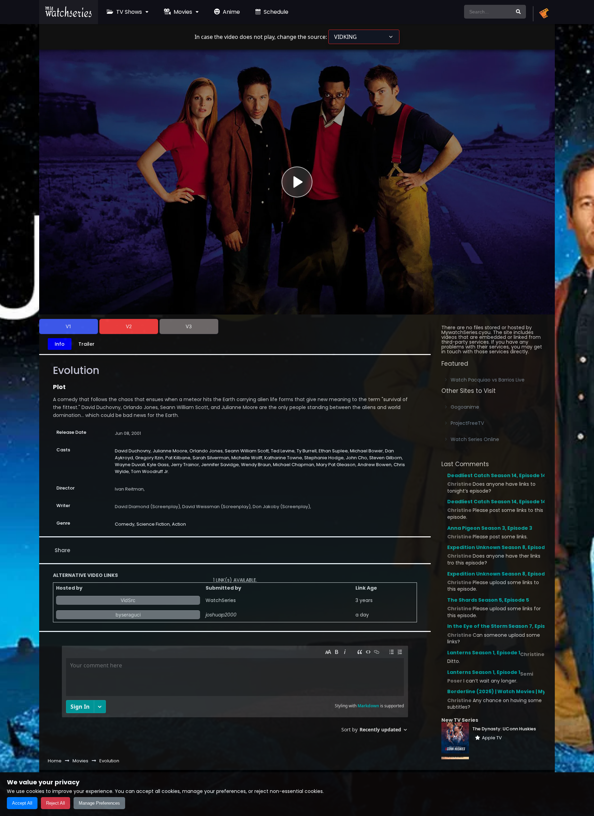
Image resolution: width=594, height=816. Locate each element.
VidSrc (128, 600)
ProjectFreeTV (467, 423)
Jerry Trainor (185, 464)
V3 (189, 326)
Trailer (86, 344)
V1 (68, 326)
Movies (182, 12)
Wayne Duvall (130, 464)
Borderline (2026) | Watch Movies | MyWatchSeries (513, 691)
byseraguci (128, 615)
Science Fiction (153, 524)
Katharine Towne (283, 457)
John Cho (356, 457)
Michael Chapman (293, 464)
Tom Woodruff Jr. (150, 471)
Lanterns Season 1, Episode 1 (483, 652)
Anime (230, 12)
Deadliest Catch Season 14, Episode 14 (496, 475)
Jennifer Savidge (220, 464)
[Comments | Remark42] (235, 691)
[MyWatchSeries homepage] (544, 13)
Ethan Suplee (333, 451)
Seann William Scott (247, 451)
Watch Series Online (475, 439)
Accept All (22, 803)
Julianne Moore (170, 451)
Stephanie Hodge (324, 457)
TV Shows (128, 12)
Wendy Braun (256, 464)
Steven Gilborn (385, 457)
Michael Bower (366, 451)
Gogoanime (465, 407)
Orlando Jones (206, 451)
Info (60, 344)
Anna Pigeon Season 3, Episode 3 (489, 528)
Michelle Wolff (246, 457)
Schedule (275, 12)
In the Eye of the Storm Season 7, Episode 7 (503, 626)
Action (179, 524)
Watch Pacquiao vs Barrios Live (488, 379)
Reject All (55, 803)
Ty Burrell (307, 451)
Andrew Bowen (375, 464)
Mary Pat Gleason (335, 464)
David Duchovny (133, 451)
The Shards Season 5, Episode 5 (488, 600)
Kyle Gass (158, 464)
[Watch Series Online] (68, 15)
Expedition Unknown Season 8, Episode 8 (499, 547)
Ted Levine (283, 451)
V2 (129, 326)
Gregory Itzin (149, 457)
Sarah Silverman (210, 457)
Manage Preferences (99, 803)
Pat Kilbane (177, 457)
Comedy (124, 524)
